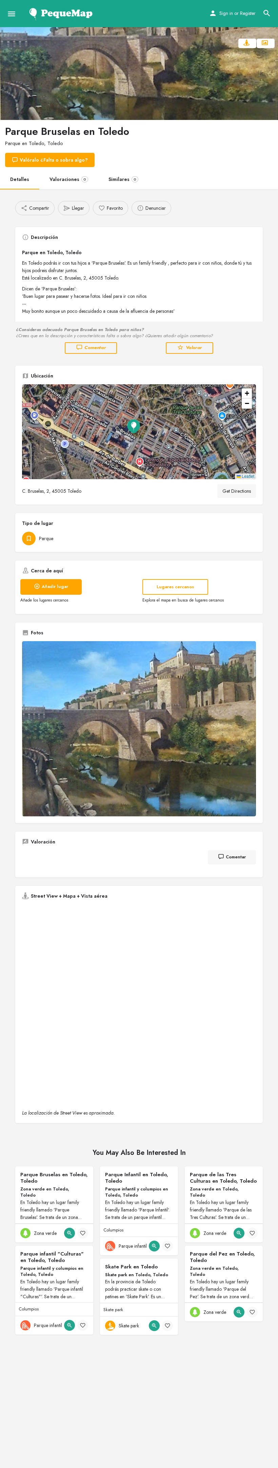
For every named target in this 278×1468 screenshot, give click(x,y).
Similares (122, 179)
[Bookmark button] (82, 1233)
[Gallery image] (139, 729)
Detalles (19, 179)
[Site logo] (62, 13)
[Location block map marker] (133, 426)
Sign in (226, 13)
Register (248, 13)
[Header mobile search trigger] (266, 13)
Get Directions (236, 491)
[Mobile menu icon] (11, 13)
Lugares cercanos (175, 587)
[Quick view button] (69, 1233)
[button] (139, 431)
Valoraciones (67, 179)
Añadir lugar (55, 586)
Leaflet (247, 476)
